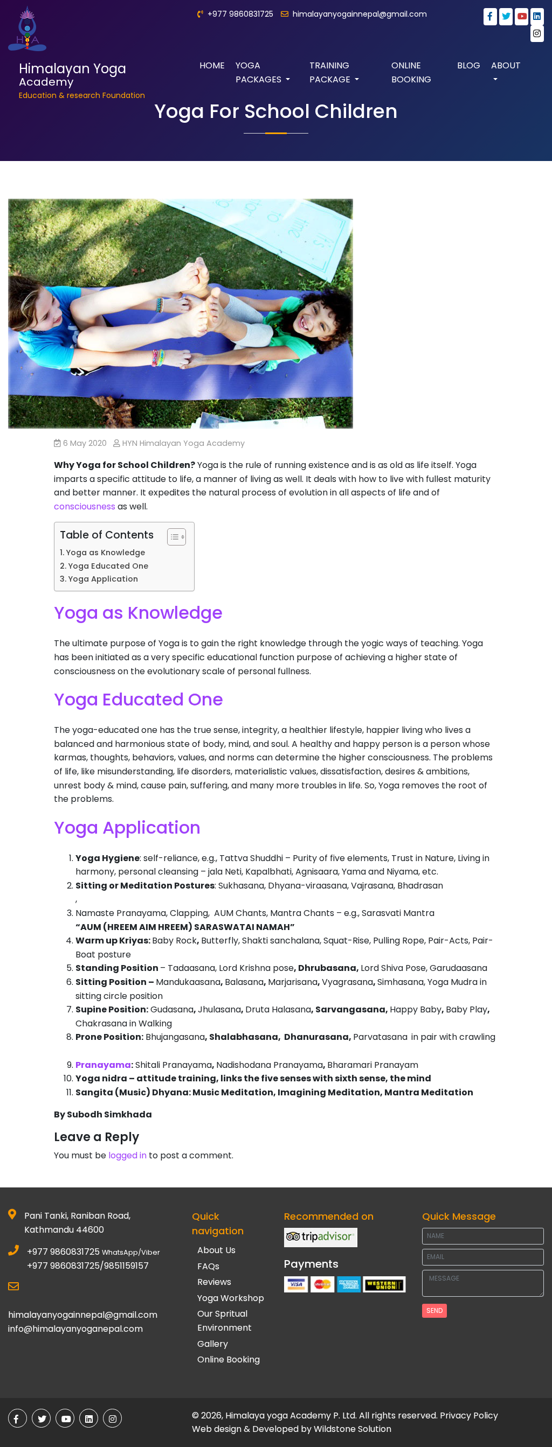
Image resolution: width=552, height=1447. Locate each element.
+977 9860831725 (63, 1252)
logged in (127, 1155)
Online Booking (411, 72)
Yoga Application (103, 579)
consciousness (84, 506)
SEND (434, 1310)
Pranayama (103, 1065)
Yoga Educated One (108, 566)
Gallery (212, 1344)
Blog (468, 65)
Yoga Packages (260, 72)
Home (212, 65)
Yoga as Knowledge (105, 552)
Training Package (331, 72)
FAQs (208, 1266)
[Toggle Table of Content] (171, 537)
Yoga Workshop (230, 1298)
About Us (216, 1250)
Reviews (214, 1282)
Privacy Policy (469, 1415)
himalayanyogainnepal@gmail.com (360, 14)
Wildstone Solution (352, 1429)
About (506, 65)
